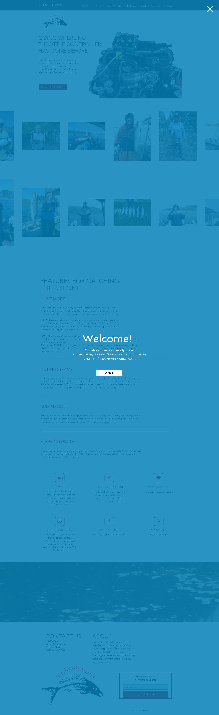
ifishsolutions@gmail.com (115, 358)
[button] (210, 9)
